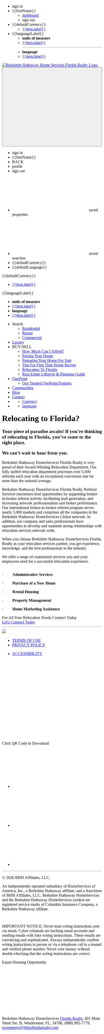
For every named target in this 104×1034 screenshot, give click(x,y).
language (29, 406)
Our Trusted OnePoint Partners (46, 383)
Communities (22, 388)
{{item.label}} (34, 29)
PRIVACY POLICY (28, 645)
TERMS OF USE (26, 640)
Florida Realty (71, 1018)
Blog (16, 392)
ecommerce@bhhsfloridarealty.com (30, 1027)
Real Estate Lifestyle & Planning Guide (53, 374)
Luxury (18, 342)
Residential (31, 328)
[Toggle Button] (52, 106)
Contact (18, 397)
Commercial (32, 337)
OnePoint (19, 379)
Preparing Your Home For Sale (46, 360)
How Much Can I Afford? (43, 351)
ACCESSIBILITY (27, 653)
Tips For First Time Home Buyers (49, 365)
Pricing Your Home (37, 356)
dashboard (30, 15)
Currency (29, 401)
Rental (27, 333)
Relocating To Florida (39, 369)
